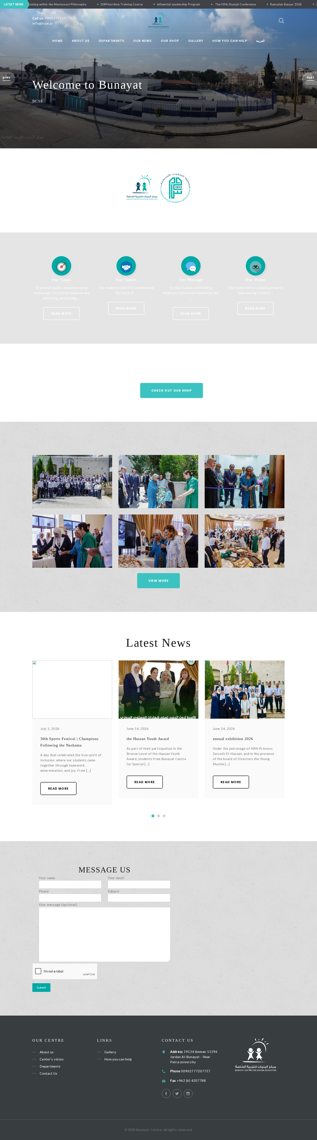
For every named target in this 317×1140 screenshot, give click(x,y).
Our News (142, 41)
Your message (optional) (58, 904)
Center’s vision (51, 1059)
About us (81, 41)
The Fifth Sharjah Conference (127, 4)
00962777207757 (59, 18)
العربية (260, 41)
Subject (113, 891)
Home (57, 41)
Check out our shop (171, 390)
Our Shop (170, 41)
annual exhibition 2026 (233, 739)
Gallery (195, 41)
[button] (7, 78)
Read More (61, 313)
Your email (116, 878)
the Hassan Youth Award (148, 739)
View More (158, 581)
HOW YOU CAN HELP (229, 41)
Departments (111, 41)
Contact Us (48, 1073)
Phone (44, 891)
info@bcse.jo (42, 23)
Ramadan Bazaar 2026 (177, 4)
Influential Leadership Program (70, 4)
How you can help (118, 1059)
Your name (47, 878)
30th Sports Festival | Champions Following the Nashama (248, 4)
